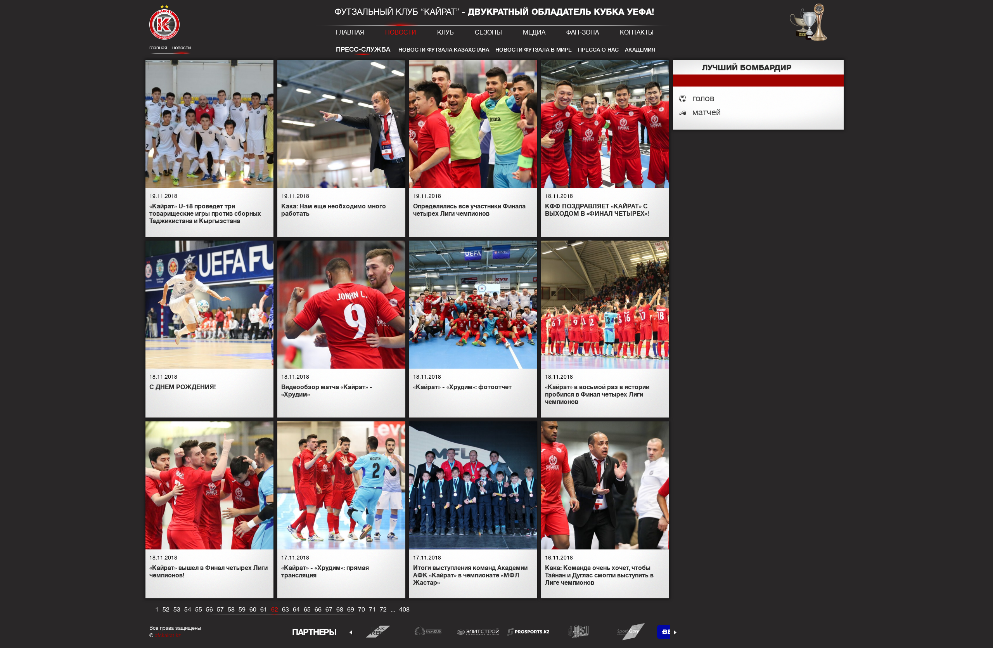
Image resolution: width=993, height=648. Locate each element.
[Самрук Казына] (428, 631)
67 (328, 609)
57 (220, 609)
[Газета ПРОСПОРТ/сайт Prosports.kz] (528, 631)
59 (242, 609)
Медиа (534, 32)
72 (383, 609)
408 (404, 609)
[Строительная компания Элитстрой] (478, 631)
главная (158, 47)
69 (350, 609)
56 (209, 609)
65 (307, 609)
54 (187, 609)
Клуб (445, 32)
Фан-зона (582, 32)
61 (263, 609)
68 (339, 609)
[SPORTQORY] (628, 631)
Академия (640, 50)
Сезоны (488, 32)
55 (198, 609)
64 (296, 609)
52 (166, 609)
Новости (400, 32)
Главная (350, 32)
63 (285, 609)
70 (361, 609)
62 (274, 609)
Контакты (637, 32)
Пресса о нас (598, 50)
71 (372, 609)
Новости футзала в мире (533, 50)
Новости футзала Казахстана (443, 50)
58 (231, 609)
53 (176, 609)
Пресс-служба (363, 49)
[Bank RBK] (378, 631)
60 (252, 609)
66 (318, 609)
